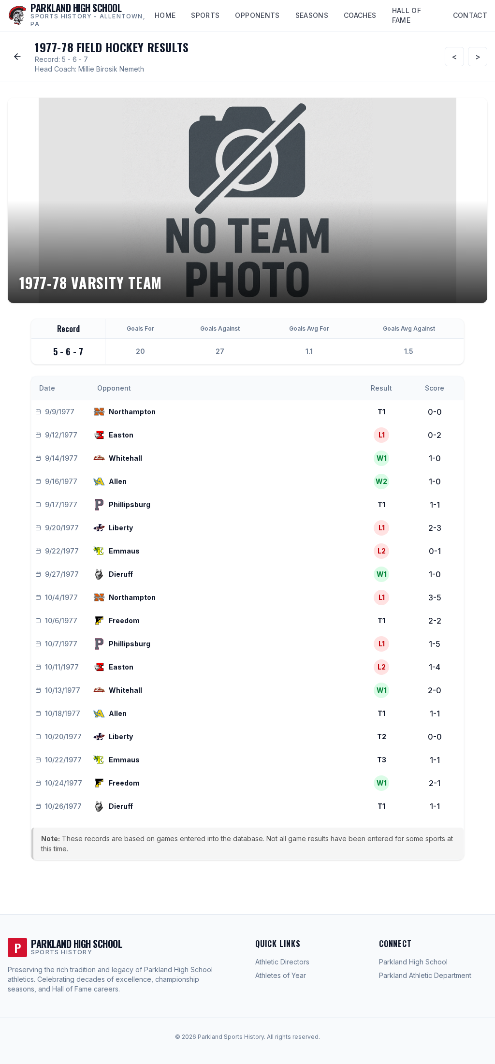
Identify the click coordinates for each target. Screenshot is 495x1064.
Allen (118, 481)
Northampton (132, 412)
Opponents (257, 15)
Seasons (311, 15)
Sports (205, 15)
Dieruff (121, 574)
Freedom (124, 620)
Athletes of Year (280, 975)
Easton (121, 435)
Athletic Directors (282, 962)
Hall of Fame (406, 15)
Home (165, 15)
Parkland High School (413, 962)
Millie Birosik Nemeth (111, 69)
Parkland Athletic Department (425, 975)
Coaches (360, 15)
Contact (470, 15)
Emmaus (124, 551)
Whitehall (125, 458)
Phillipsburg (129, 504)
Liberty (121, 528)
